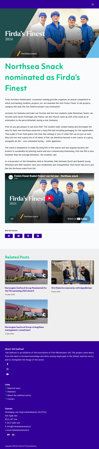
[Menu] (93, 4)
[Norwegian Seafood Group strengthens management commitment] (26, 312)
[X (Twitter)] (18, 236)
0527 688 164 (13, 422)
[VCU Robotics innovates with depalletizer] (72, 272)
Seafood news (13, 388)
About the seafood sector (19, 395)
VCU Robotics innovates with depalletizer (71, 288)
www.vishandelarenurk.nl (17, 430)
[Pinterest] (28, 236)
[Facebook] (9, 236)
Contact (10, 398)
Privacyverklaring (30, 446)
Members (11, 391)
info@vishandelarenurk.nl (19, 426)
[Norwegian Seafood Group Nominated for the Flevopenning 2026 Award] (26, 272)
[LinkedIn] (38, 236)
